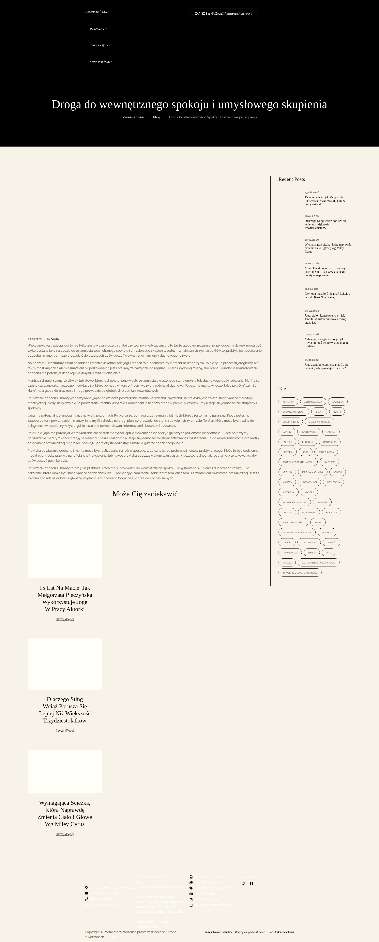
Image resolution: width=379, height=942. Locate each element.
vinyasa (287, 562)
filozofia (307, 442)
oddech (287, 512)
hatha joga (329, 442)
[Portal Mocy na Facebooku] (192, 4)
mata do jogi (309, 482)
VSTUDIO (111, 937)
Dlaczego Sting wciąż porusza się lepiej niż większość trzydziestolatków (325, 224)
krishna (287, 472)
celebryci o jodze (319, 421)
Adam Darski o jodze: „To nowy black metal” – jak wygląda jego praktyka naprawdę (325, 271)
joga (305, 452)
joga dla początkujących (298, 462)
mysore (309, 492)
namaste (322, 502)
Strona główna (133, 117)
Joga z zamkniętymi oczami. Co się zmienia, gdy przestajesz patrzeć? (326, 366)
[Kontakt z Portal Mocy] (283, 1)
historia (288, 452)
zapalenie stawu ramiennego (300, 572)
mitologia (289, 492)
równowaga (290, 552)
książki (338, 472)
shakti (312, 552)
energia (287, 442)
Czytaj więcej (65, 619)
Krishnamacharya (312, 472)
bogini (337, 411)
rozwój (331, 542)
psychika (327, 532)
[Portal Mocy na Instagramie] (200, 4)
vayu (328, 552)
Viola (55, 339)
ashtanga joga (313, 401)
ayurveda (337, 401)
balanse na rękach (294, 411)
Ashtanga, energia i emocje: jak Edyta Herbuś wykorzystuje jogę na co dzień (327, 342)
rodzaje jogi (309, 542)
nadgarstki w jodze (295, 502)
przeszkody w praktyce (297, 532)
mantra (287, 482)
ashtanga (288, 401)
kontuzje (329, 462)
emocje (330, 432)
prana (318, 522)
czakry (287, 432)
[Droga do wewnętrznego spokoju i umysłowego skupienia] (145, 256)
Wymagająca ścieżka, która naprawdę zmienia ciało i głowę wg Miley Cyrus (328, 248)
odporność (309, 512)
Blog (156, 117)
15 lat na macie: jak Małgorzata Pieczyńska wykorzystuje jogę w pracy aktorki (325, 200)
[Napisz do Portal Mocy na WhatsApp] (276, 1)
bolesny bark (291, 421)
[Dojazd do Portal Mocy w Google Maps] (291, 1)
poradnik (331, 512)
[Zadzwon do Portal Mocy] (268, 1)
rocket (287, 542)
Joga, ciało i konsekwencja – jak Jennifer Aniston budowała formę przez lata (325, 319)
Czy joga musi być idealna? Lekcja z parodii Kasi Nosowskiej (327, 295)
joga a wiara (326, 452)
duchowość (308, 432)
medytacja (333, 482)
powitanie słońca (293, 522)
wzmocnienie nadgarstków (318, 562)
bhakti (319, 411)
